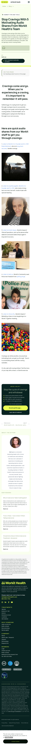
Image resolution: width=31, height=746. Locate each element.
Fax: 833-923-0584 (7, 656)
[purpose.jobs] (16, 663)
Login (3, 648)
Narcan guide (5, 630)
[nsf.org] (4, 663)
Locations (4, 617)
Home (4, 6)
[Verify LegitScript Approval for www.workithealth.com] (4, 678)
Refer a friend (5, 626)
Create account (6, 650)
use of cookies (9, 737)
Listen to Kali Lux (8, 274)
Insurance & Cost (6, 615)
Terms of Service (24, 723)
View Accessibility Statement (8, 725)
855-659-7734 (6, 599)
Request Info (5, 643)
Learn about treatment (15, 412)
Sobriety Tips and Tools (12, 14)
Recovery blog (5, 628)
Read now (5, 509)
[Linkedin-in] (5, 602)
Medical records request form (10, 654)
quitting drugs (21, 276)
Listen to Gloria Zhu (9, 314)
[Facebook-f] (9, 602)
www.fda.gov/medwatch (14, 711)
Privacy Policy (4, 723)
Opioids (4, 609)
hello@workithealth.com (9, 597)
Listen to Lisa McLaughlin (10, 186)
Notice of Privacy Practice (14, 723)
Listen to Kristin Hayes (9, 230)
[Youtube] (12, 602)
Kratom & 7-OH (6, 611)
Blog (10, 6)
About (3, 635)
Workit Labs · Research (8, 637)
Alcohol (4, 613)
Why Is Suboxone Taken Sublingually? (15, 498)
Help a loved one (6, 624)
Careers (4, 639)
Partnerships (5, 641)
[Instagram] (2, 602)
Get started (5, 619)
